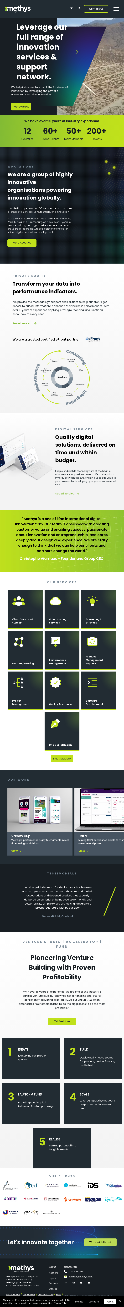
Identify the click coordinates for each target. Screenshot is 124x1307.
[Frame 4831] (71, 8)
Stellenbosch (13, 1294)
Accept (110, 1301)
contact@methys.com (81, 1276)
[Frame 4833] (79, 8)
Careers (53, 1272)
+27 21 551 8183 (76, 1271)
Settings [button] (79, 1301)
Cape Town (29, 1294)
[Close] (120, 1301)
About (52, 1267)
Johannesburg (46, 1294)
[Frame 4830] (74, 1283)
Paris (58, 1294)
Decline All (93, 1301)
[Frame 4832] (66, 1283)
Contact (53, 1289)
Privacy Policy (60, 1303)
